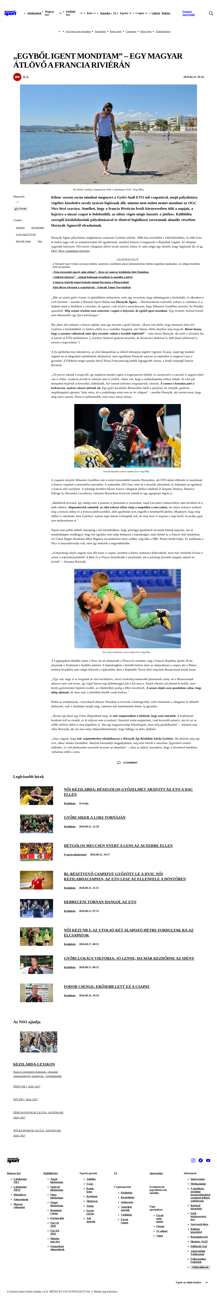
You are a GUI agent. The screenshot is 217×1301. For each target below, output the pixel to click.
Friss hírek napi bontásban (78, 31)
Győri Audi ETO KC (26, 234)
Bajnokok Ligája (56, 1212)
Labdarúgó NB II (20, 1188)
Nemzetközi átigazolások (57, 1248)
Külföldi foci (51, 1173)
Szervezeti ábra (199, 1224)
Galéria (156, 13)
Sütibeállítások (200, 1267)
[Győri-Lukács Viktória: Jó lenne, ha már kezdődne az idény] (36, 973)
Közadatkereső (199, 1236)
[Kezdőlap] (10, 13)
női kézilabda (37, 227)
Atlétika (91, 1179)
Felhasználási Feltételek (198, 1260)
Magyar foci (14, 1173)
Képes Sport (116, 31)
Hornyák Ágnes (23, 241)
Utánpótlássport (163, 31)
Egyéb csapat (124, 1221)
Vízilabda (126, 1214)
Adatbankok (34, 13)
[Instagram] (193, 1160)
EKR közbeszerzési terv (198, 1216)
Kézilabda (69, 803)
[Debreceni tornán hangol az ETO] (36, 916)
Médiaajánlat (198, 1183)
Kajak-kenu (90, 1190)
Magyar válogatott (19, 1206)
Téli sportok (90, 1220)
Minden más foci (55, 1240)
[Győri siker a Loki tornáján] (36, 832)
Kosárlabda (127, 1197)
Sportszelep (156, 1173)
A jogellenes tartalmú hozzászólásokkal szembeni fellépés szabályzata (200, 1194)
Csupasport (131, 31)
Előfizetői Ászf (199, 1246)
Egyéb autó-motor (160, 1218)
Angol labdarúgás (56, 1181)
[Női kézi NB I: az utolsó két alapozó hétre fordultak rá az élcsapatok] (36, 945)
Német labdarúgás (56, 1204)
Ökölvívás (92, 1201)
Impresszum (198, 1179)
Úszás (89, 1183)
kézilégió (20, 227)
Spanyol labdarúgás (56, 1188)
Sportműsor (100, 31)
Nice (40, 241)
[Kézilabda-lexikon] (38, 1051)
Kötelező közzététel (196, 1207)
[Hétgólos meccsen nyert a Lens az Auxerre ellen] (36, 860)
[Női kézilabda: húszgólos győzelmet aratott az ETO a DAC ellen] (36, 804)
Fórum (160, 1226)
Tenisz (90, 1205)
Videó (159, 1235)
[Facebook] (201, 1160)
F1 (114, 13)
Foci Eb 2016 (54, 1232)
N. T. (26, 76)
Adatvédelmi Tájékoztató (198, 1253)
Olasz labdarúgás (56, 1196)
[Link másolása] (17, 202)
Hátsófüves (20, 1194)
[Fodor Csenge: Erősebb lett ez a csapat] (36, 1001)
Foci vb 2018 (54, 1224)
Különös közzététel (196, 1231)
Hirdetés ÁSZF (199, 1241)
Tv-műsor (162, 1231)
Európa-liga (57, 1218)
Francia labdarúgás (75, 854)
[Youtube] (208, 1160)
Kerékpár (92, 1196)
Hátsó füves (146, 31)
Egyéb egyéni (90, 1212)
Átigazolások (21, 1199)
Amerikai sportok (126, 1208)
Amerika (105, 13)
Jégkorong (127, 1202)
